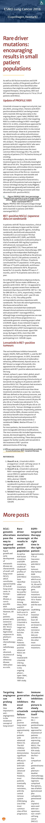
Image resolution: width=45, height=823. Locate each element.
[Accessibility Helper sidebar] (42, 2)
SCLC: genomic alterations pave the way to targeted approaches (9, 538)
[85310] (22, 196)
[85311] (22, 449)
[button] (4, 819)
